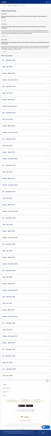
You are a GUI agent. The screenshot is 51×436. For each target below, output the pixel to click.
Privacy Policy (26, 431)
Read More (4, 20)
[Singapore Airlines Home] (3, 3)
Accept (43, 432)
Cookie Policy (31, 433)
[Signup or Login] (48, 2)
